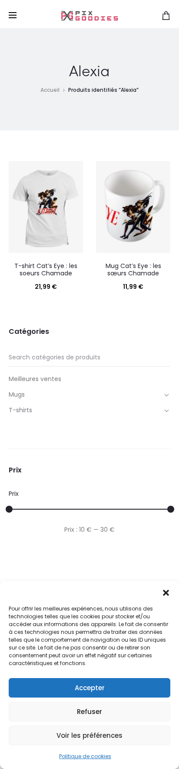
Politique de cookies (85, 756)
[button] (166, 592)
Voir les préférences (89, 735)
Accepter (90, 687)
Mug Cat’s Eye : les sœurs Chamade (133, 270)
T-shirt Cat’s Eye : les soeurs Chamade (45, 270)
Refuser (89, 711)
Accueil (50, 90)
